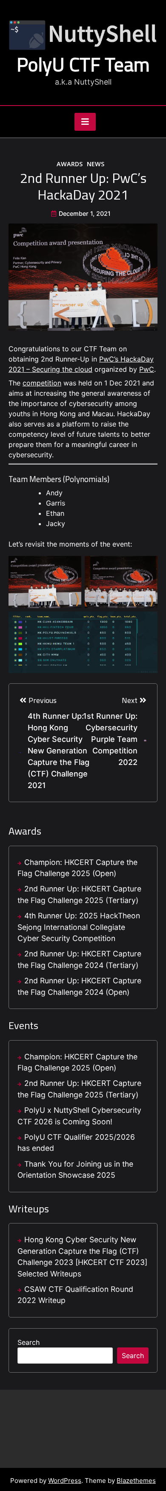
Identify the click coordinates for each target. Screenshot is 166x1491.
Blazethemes (136, 1480)
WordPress (64, 1480)
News (95, 164)
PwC (146, 369)
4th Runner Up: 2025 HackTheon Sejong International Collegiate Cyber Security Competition (78, 927)
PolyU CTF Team (83, 64)
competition (42, 383)
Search (28, 1342)
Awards (70, 164)
